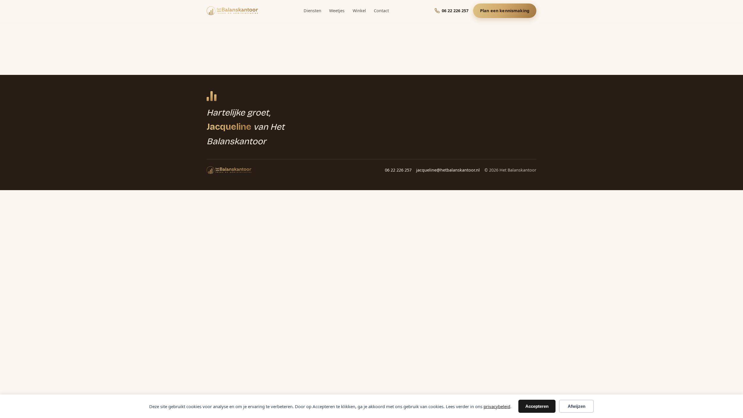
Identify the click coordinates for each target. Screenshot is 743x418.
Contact (381, 10)
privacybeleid (497, 406)
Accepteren (537, 406)
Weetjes (337, 10)
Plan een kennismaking (504, 10)
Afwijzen (576, 406)
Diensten (312, 10)
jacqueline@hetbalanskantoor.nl (448, 170)
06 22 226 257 (398, 170)
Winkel (359, 10)
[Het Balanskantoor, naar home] (232, 10)
